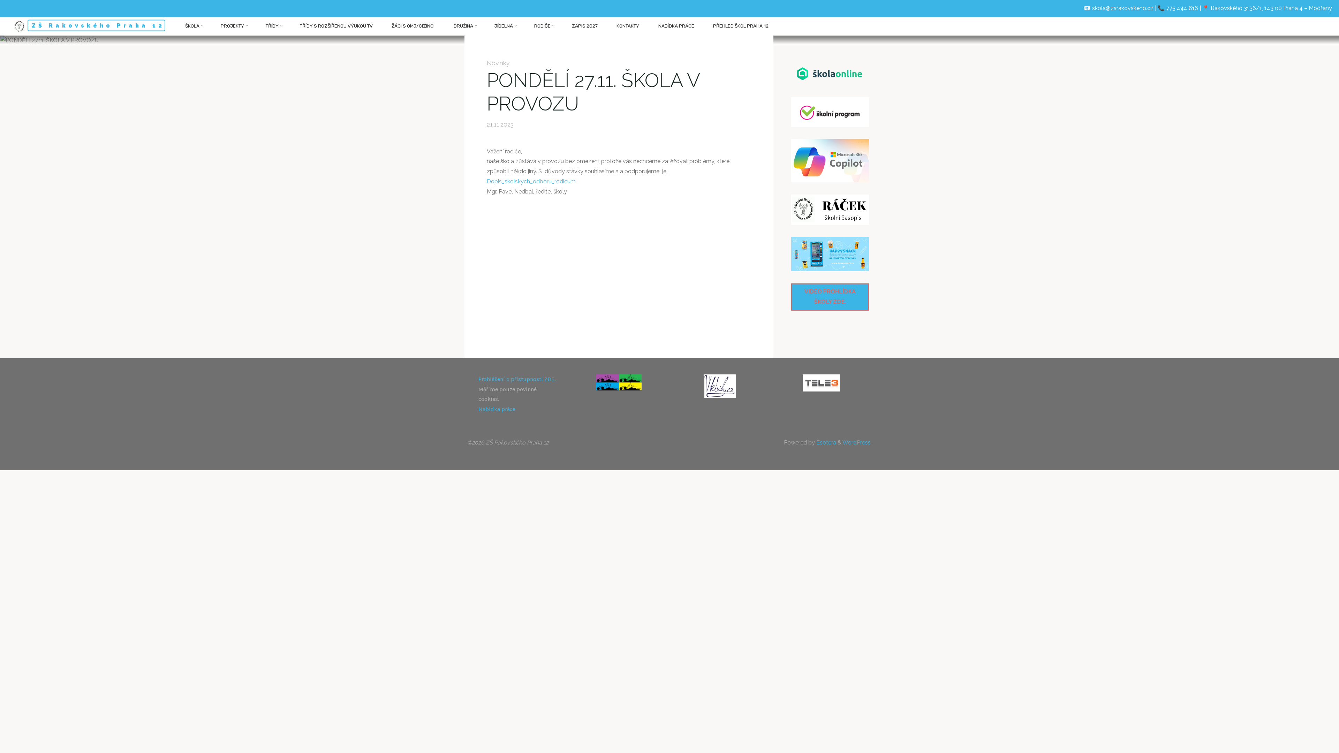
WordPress (856, 442)
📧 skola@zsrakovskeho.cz (1118, 8)
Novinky (498, 63)
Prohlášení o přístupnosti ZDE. (516, 379)
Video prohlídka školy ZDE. (830, 296)
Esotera (825, 442)
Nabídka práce (496, 409)
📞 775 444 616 (1178, 8)
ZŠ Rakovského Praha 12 (98, 25)
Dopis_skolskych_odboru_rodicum (531, 181)
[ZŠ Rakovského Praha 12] (19, 26)
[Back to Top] (1312, 743)
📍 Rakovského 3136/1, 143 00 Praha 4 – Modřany (1267, 8)
